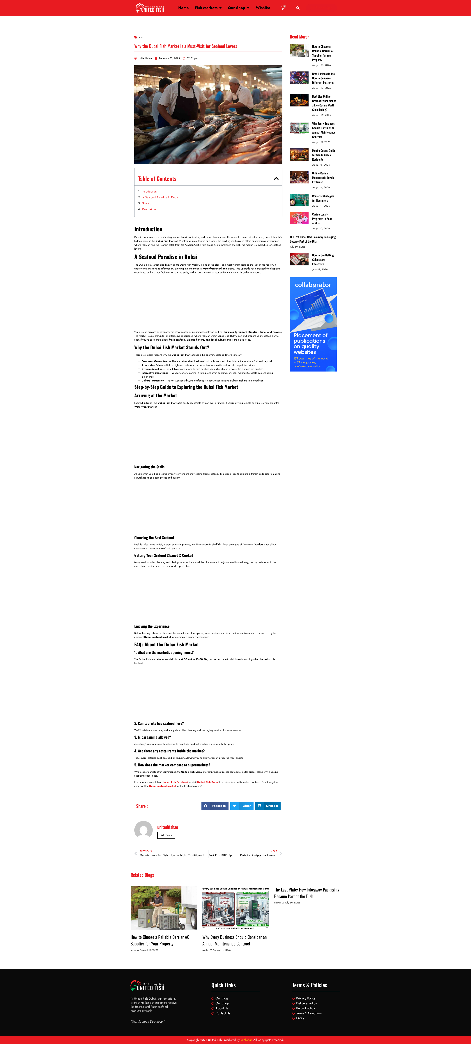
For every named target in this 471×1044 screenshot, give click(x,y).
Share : (146, 203)
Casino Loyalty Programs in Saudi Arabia (322, 218)
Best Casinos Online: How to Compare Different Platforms (323, 78)
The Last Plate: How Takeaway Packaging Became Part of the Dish (313, 239)
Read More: (149, 209)
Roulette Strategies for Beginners (323, 198)
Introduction (149, 191)
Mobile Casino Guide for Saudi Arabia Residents (323, 155)
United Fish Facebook (175, 782)
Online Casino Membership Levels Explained (323, 177)
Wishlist (263, 7)
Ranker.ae (246, 1040)
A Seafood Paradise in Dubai (160, 197)
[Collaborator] (313, 370)
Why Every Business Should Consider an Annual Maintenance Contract (323, 130)
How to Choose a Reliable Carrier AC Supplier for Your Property (323, 53)
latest (141, 37)
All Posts (166, 835)
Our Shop (236, 7)
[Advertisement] (208, 303)
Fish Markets (206, 7)
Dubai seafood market (162, 786)
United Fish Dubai (208, 782)
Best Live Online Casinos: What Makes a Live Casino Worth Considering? (324, 103)
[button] (298, 8)
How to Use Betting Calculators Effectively (323, 259)
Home (183, 7)
